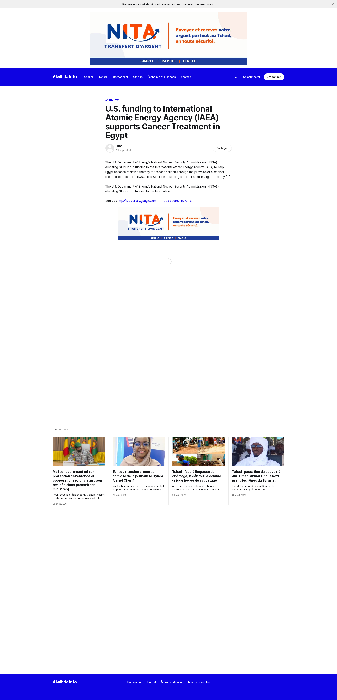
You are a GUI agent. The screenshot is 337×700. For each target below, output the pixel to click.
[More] (197, 77)
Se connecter (251, 77)
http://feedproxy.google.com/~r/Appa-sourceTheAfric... (155, 201)
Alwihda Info (65, 76)
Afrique (138, 77)
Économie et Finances (161, 77)
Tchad (102, 77)
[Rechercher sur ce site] (236, 77)
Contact (151, 682)
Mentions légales (199, 682)
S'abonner (274, 77)
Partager (222, 148)
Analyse (186, 77)
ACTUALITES (112, 100)
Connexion (134, 682)
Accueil (89, 77)
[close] (333, 4)
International (120, 77)
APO (119, 146)
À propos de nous (172, 682)
